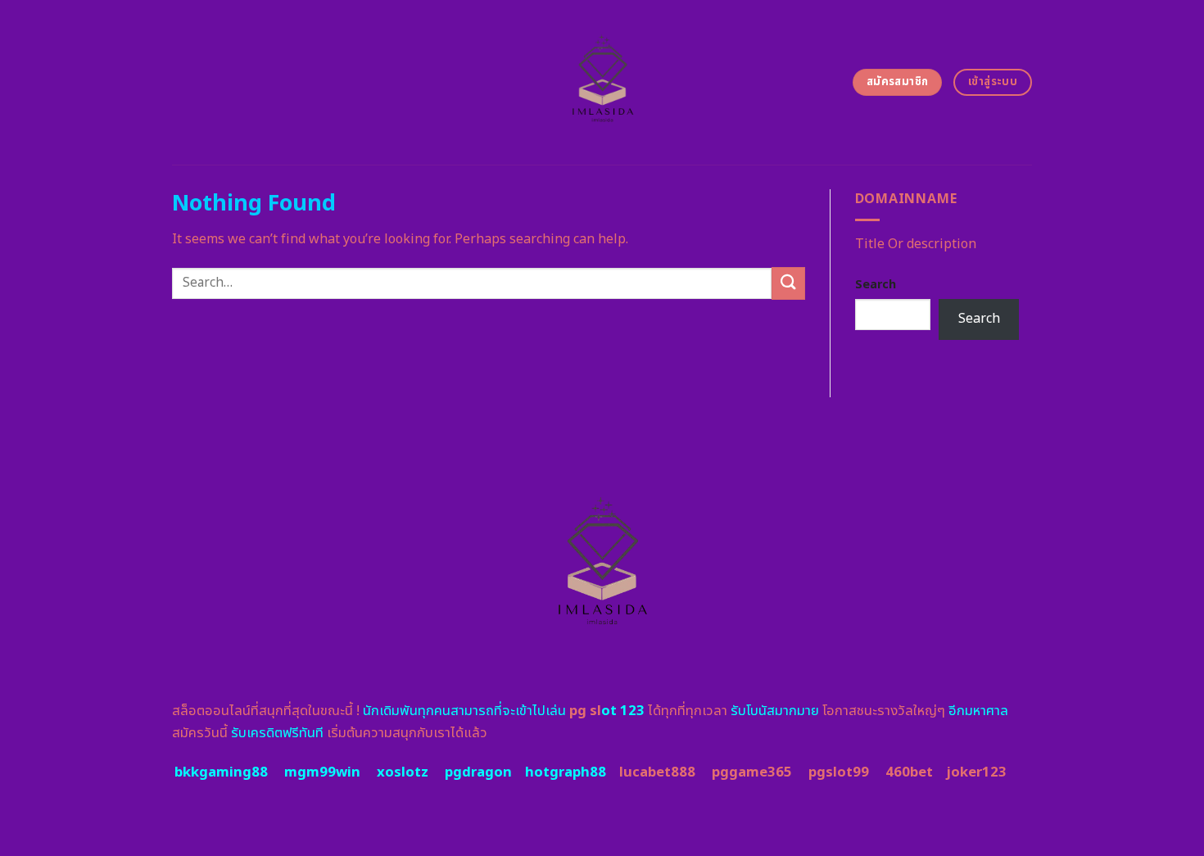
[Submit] (788, 283)
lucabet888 (657, 772)
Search (875, 284)
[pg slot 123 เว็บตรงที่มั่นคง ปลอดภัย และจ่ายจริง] (602, 82)
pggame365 (752, 772)
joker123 (976, 772)
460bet (909, 772)
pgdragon (478, 772)
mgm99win (322, 772)
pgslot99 (838, 772)
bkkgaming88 (221, 772)
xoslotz (402, 772)
